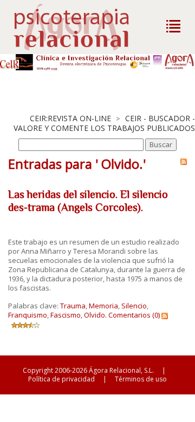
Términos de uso (141, 379)
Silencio (134, 306)
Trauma (73, 306)
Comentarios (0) (134, 315)
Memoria (103, 306)
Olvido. (95, 315)
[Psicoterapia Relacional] (82, 27)
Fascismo (65, 315)
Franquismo (27, 315)
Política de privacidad (61, 379)
